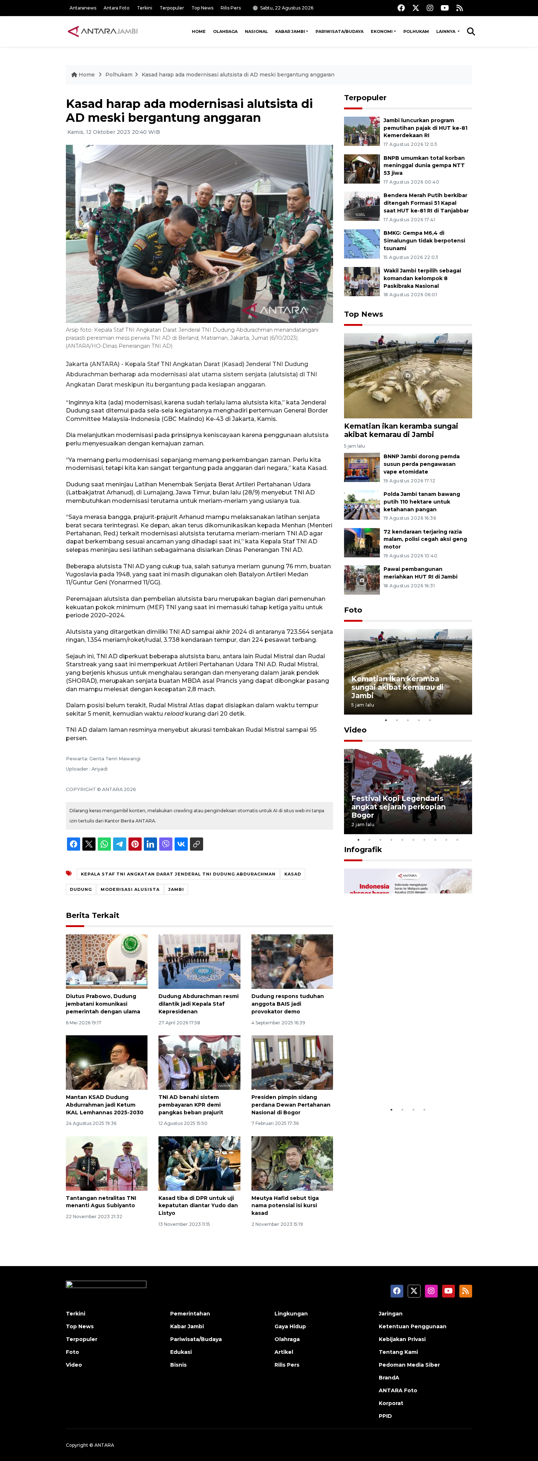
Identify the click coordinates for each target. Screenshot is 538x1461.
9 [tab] (446, 839)
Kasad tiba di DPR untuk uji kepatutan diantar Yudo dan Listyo (198, 1206)
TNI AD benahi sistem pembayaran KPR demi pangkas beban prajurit (190, 1105)
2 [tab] (397, 720)
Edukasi (181, 1352)
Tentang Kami (398, 1352)
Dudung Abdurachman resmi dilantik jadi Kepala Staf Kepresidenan (198, 1004)
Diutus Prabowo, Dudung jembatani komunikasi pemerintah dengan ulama (103, 1004)
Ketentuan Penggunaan (413, 1326)
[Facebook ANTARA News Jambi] (401, 7)
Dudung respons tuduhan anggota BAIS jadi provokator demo (287, 1004)
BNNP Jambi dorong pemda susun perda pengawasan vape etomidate (422, 464)
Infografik (363, 849)
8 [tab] (435, 839)
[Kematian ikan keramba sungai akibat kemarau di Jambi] (408, 375)
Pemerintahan (190, 1313)
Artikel (283, 1352)
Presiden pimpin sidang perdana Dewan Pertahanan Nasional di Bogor (290, 1105)
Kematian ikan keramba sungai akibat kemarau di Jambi (401, 430)
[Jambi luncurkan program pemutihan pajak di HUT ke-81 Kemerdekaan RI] (362, 130)
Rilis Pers (231, 8)
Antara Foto (117, 8)
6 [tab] (413, 839)
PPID (385, 1416)
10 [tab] (457, 839)
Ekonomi (382, 31)
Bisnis (178, 1365)
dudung (81, 889)
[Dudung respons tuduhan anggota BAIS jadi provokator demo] (292, 961)
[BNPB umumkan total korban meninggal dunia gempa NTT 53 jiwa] (362, 168)
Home (199, 31)
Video (355, 730)
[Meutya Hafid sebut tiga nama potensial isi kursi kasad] (292, 1162)
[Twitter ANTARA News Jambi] (415, 7)
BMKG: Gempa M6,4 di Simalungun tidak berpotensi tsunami (424, 241)
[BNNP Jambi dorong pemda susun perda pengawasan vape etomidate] (362, 466)
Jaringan (391, 1313)
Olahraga (225, 31)
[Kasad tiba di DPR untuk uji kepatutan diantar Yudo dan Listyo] (199, 1162)
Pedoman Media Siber (409, 1365)
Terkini (144, 8)
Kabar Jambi (290, 31)
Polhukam (416, 31)
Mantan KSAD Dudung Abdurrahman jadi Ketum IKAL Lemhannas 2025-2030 (104, 1105)
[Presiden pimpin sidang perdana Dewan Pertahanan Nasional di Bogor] (292, 1062)
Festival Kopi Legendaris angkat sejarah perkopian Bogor (398, 807)
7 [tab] (424, 839)
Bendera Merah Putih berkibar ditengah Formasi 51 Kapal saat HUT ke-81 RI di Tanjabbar (426, 203)
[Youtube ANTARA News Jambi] (445, 7)
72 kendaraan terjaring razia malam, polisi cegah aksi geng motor (425, 539)
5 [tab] (430, 720)
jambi (176, 889)
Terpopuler (172, 8)
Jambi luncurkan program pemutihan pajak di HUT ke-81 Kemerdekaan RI (425, 128)
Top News (202, 8)
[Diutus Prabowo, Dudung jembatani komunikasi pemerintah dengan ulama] (106, 961)
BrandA (389, 1377)
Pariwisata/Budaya (339, 31)
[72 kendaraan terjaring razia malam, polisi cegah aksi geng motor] (362, 542)
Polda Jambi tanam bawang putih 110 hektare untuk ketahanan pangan (422, 502)
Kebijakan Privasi (402, 1339)
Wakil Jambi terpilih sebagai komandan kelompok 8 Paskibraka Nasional (422, 278)
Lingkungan (291, 1313)
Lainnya (446, 31)
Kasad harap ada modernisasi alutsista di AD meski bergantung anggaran (238, 74)
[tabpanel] (408, 671)
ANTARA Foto (398, 1390)
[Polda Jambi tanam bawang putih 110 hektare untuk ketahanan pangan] (362, 504)
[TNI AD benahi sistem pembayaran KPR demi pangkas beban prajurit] (199, 1062)
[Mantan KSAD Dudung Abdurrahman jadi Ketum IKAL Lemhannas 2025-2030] (106, 1062)
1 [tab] (386, 720)
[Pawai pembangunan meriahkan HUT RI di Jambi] (362, 579)
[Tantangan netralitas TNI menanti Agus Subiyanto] (106, 1162)
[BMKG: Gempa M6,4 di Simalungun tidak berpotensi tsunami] (362, 243)
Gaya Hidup (290, 1326)
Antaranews (83, 8)
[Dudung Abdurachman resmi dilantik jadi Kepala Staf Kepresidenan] (199, 961)
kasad (292, 874)
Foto (353, 610)
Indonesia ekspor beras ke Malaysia (400, 1080)
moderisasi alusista (130, 889)
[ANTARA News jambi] (102, 31)
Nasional (256, 31)
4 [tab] (419, 720)
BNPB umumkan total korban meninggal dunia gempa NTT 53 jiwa (424, 166)
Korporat (391, 1403)
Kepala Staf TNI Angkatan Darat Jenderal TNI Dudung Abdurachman (178, 874)
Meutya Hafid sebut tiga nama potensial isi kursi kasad (285, 1206)
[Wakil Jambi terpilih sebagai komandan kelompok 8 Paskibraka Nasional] (362, 281)
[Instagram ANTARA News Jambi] (430, 7)
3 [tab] (408, 720)
